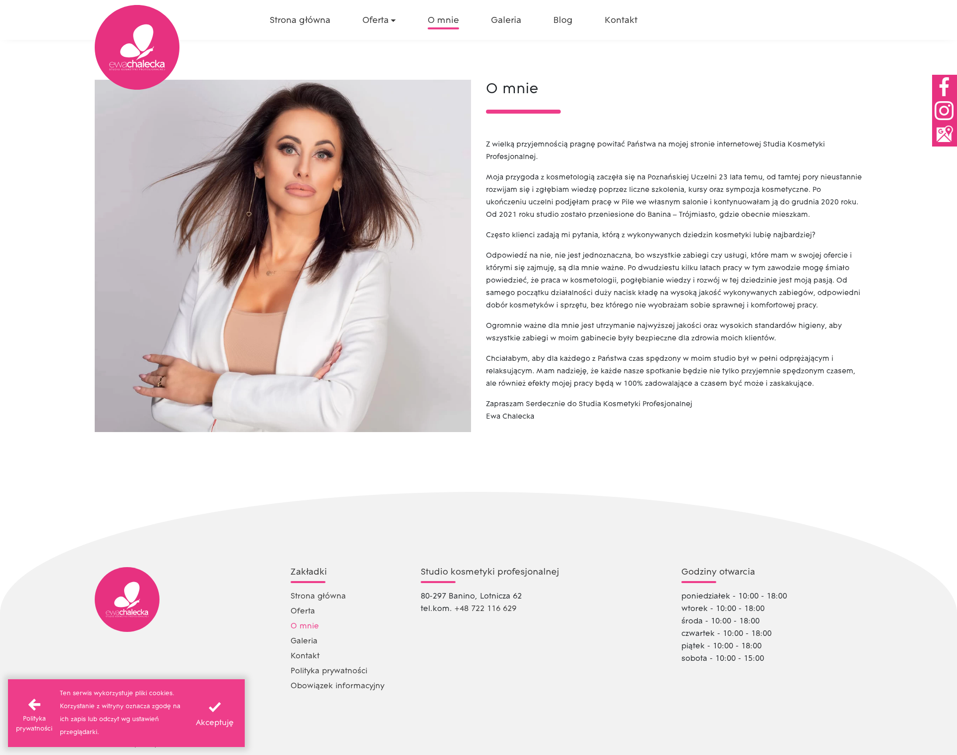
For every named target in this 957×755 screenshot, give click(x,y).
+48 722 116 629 (485, 608)
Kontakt (305, 656)
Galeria (304, 641)
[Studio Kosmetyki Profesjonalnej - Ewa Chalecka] (137, 47)
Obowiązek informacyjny (337, 686)
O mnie (305, 626)
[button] (379, 20)
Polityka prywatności (329, 671)
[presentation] (215, 713)
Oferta (303, 611)
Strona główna (318, 596)
